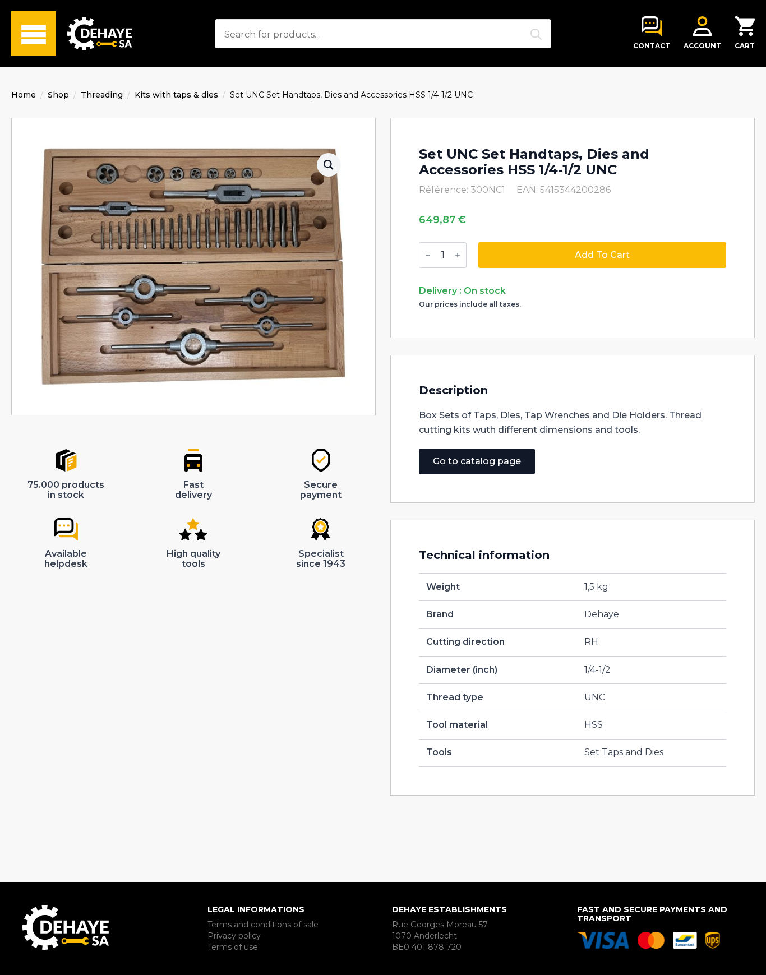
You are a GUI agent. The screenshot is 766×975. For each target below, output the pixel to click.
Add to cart (602, 254)
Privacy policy (234, 936)
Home (23, 95)
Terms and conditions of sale (263, 924)
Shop (58, 95)
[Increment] (457, 255)
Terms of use (232, 947)
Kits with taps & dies (176, 95)
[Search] (536, 34)
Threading (102, 95)
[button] (328, 165)
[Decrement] (428, 255)
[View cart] (745, 26)
